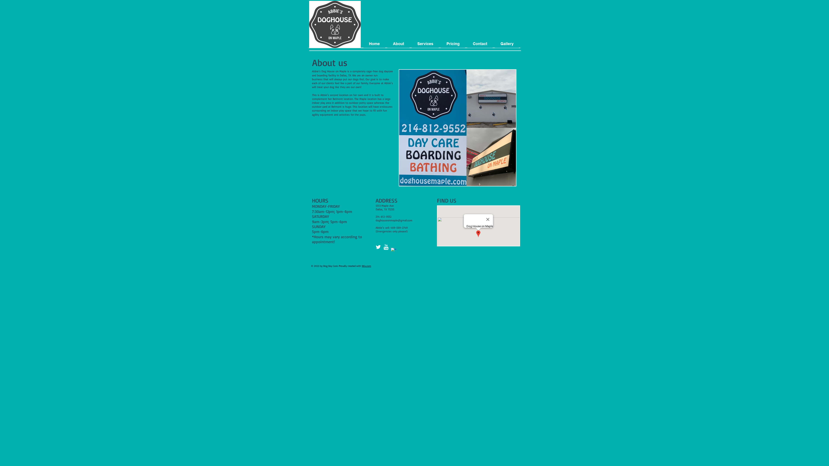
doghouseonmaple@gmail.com (394, 220)
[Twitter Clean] (378, 247)
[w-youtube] (386, 247)
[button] (398, 43)
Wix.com (366, 266)
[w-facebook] (394, 250)
